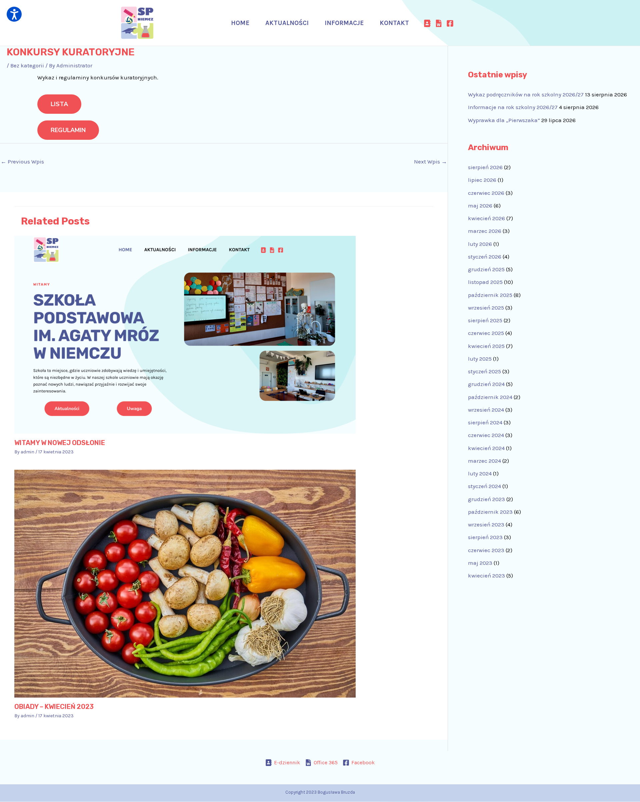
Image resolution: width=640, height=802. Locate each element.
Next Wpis (430, 161)
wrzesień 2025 (486, 307)
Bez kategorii (27, 65)
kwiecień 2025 (486, 346)
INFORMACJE (344, 23)
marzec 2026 (484, 231)
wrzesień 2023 (486, 524)
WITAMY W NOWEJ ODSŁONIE (59, 443)
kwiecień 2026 (486, 218)
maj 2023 (480, 562)
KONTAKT (394, 23)
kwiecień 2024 (486, 448)
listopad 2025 (485, 282)
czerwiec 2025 (486, 333)
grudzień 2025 (486, 269)
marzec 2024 (484, 460)
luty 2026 (480, 244)
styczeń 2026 (484, 256)
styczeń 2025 (484, 371)
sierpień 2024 (485, 422)
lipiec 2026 (482, 179)
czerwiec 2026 (486, 192)
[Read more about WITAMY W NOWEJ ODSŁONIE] (185, 334)
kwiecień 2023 (486, 575)
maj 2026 (480, 205)
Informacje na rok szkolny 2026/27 (513, 107)
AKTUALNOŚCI (287, 23)
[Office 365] (438, 23)
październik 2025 (490, 295)
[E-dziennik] (427, 23)
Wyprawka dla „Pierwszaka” (504, 120)
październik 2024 (490, 397)
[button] (14, 14)
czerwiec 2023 (486, 550)
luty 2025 (480, 358)
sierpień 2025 (485, 320)
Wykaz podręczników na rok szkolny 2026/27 (526, 94)
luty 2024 (480, 473)
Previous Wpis (22, 161)
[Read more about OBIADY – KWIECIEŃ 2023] (185, 583)
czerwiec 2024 (486, 435)
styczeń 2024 (484, 486)
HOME (240, 23)
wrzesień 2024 (486, 409)
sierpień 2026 (485, 167)
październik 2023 (490, 511)
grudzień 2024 (486, 384)
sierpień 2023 (485, 537)
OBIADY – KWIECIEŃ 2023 (54, 707)
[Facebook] (450, 23)
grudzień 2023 (486, 499)
